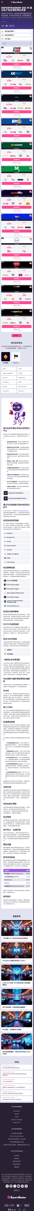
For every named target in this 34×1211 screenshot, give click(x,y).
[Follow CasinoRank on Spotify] (22, 1186)
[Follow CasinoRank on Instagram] (11, 1186)
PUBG (16, 1117)
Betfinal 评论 (16, 329)
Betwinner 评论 (17, 162)
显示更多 (16, 335)
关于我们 (16, 1155)
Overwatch (16, 1111)
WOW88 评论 (16, 257)
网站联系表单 (8, 902)
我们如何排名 (16, 1164)
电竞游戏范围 (13, 456)
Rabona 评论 (16, 281)
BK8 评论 (16, 138)
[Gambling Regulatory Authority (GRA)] (9, 1205)
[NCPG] (26, 1205)
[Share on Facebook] (6, 26)
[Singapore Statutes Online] (19, 1205)
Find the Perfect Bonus (16, 1136)
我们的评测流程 (11, 436)
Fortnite (16, 1114)
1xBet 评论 (16, 90)
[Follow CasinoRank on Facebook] (7, 1186)
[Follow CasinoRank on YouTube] (18, 1186)
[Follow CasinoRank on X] (14, 1186)
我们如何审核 (16, 1161)
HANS (15, 1190)
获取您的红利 (17, 64)
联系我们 (16, 1158)
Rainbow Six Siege (16, 1119)
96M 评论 (16, 233)
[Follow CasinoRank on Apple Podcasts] (26, 1186)
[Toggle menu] (2, 2)
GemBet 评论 (16, 114)
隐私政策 (16, 1167)
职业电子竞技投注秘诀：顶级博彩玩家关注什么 (16, 1145)
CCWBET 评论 (16, 305)
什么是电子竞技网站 (16, 1133)
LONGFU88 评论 (17, 66)
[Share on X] (2, 26)
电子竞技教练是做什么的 (17, 1142)
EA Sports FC (16, 1122)
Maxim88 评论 (16, 186)
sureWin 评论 (16, 210)
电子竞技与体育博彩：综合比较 (17, 1139)
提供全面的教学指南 (23, 510)
